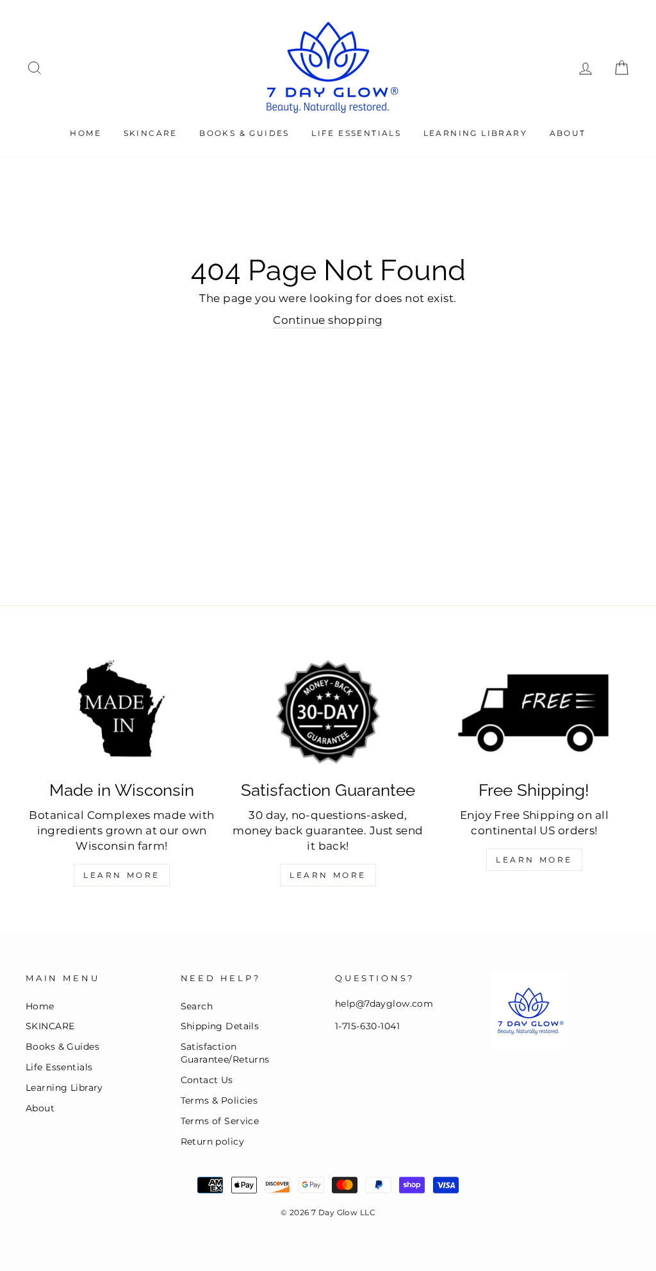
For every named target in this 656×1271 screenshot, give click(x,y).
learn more (534, 859)
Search (197, 1006)
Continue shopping (327, 320)
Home (85, 133)
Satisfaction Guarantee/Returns (225, 1053)
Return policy (213, 1141)
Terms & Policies (219, 1100)
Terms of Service (220, 1121)
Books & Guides (244, 133)
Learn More (121, 875)
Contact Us (207, 1080)
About (568, 133)
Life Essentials (356, 133)
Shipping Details (220, 1026)
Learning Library (475, 133)
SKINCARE (150, 133)
